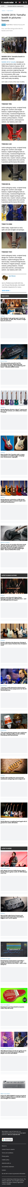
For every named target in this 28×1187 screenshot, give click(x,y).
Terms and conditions (7, 1153)
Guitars (3, 10)
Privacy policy (5, 1156)
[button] (2, 2)
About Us (4, 1146)
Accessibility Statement (8, 1166)
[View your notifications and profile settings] (16, 2)
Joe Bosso (10, 24)
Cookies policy (5, 1159)
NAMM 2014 (6, 62)
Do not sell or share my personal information (13, 1173)
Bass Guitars (10, 10)
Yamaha (13, 62)
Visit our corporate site (14, 1134)
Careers (4, 1170)
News (3, 25)
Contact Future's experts (8, 1149)
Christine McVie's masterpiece (16, 6)
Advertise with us (6, 1163)
